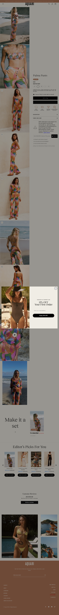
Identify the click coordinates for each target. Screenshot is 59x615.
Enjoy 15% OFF (43, 315)
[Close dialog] (55, 288)
